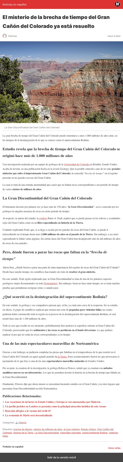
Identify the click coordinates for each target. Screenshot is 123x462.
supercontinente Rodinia (94, 432)
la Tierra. (62, 356)
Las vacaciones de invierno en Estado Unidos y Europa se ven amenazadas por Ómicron (52, 402)
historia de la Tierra (23, 432)
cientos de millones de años (47, 429)
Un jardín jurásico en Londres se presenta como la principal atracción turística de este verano (55, 406)
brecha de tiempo (23, 429)
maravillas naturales (70, 432)
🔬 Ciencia (20, 422)
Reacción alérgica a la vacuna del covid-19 (28, 411)
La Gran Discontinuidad (47, 432)
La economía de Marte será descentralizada (28, 415)
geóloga (43, 218)
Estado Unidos (88, 429)
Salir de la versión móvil (61, 457)
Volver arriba (114, 448)
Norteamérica (50, 283)
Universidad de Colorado (77, 164)
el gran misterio (72, 429)
